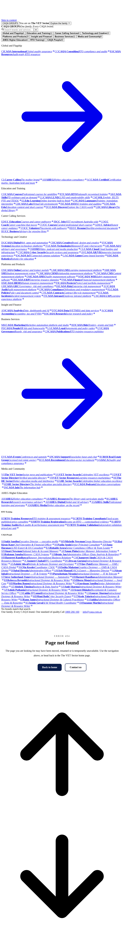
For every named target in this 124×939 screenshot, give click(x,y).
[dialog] (62, 319)
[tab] (13, 33)
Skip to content (9, 20)
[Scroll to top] (62, 814)
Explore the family (59, 23)
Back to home (49, 667)
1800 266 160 (72, 611)
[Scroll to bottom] (62, 936)
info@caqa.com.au (92, 611)
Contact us (76, 667)
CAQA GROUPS (10, 23)
